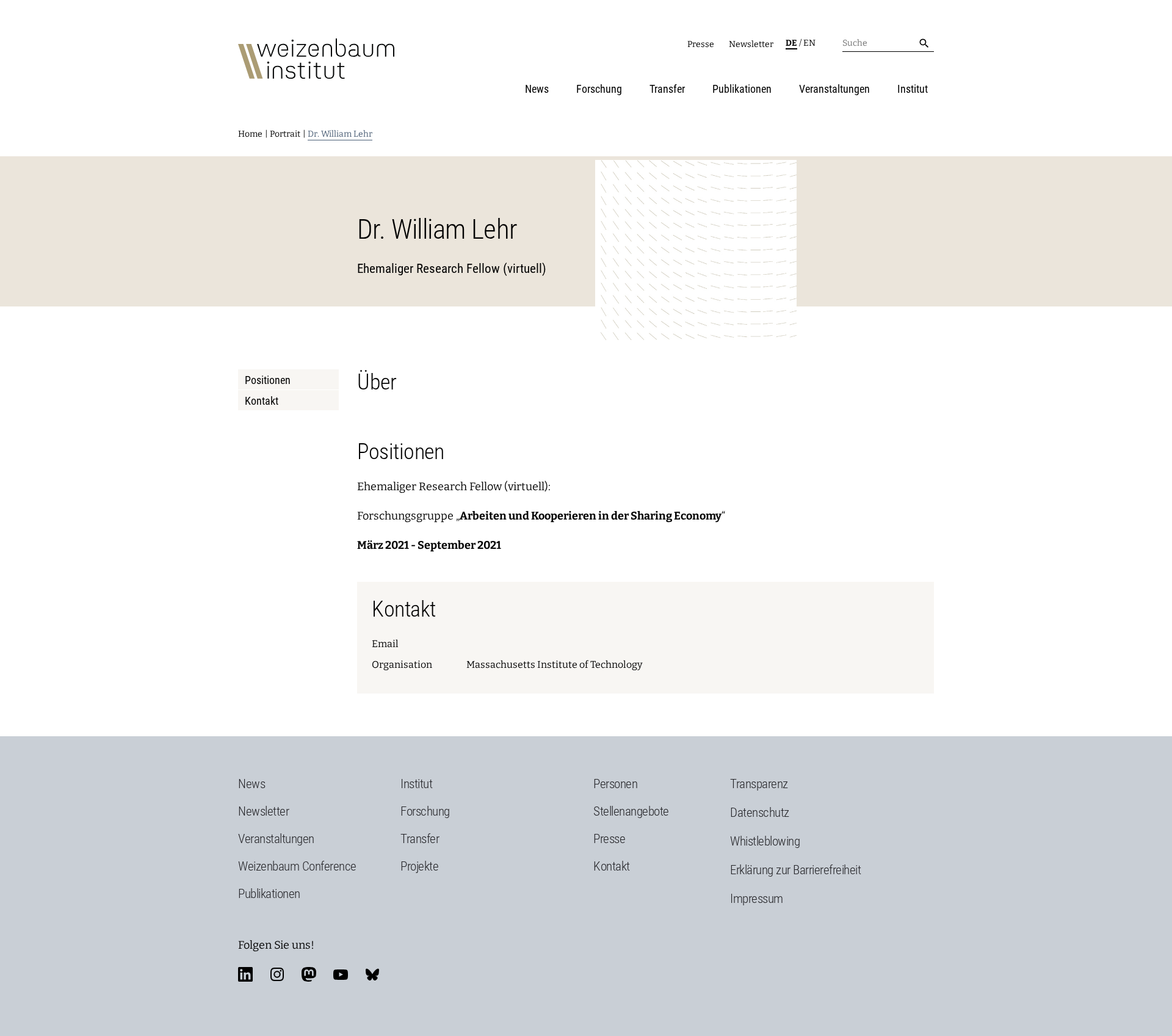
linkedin (245, 974)
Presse (700, 44)
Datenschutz (759, 812)
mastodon (309, 974)
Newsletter (751, 44)
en (809, 43)
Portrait (285, 134)
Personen (615, 784)
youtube (340, 974)
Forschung (599, 88)
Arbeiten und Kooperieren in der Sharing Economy (591, 516)
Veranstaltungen (834, 88)
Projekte (419, 866)
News (537, 88)
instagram (277, 974)
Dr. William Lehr (340, 134)
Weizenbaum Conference (297, 866)
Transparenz (759, 784)
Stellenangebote (631, 811)
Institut (912, 88)
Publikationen (742, 88)
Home (250, 134)
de (791, 43)
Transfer (667, 88)
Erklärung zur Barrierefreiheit (795, 870)
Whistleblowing (765, 841)
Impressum (756, 898)
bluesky (372, 974)
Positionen (268, 380)
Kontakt (261, 400)
